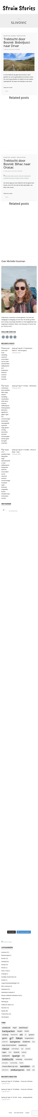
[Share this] (25, 91)
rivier (10, 1052)
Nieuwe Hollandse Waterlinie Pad (10, 995)
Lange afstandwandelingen (9, 983)
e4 (21, 1034)
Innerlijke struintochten (7, 977)
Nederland (4, 989)
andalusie (6, 1027)
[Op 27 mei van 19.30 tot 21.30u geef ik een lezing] (19, 711)
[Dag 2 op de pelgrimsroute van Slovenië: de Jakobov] (19, 670)
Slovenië (3, 1008)
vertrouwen (5, 1062)
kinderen (26, 1042)
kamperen (15, 1041)
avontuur (23, 1027)
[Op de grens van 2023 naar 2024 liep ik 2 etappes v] (19, 752)
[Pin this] (33, 91)
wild (33, 1066)
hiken (19, 1038)
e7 (25, 1034)
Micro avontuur (5, 986)
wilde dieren (5, 1069)
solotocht (6, 1056)
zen (33, 1070)
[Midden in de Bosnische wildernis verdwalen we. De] (19, 793)
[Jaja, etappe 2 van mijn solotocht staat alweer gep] (19, 917)
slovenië (16, 1052)
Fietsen (3, 967)
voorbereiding (13, 1062)
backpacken (8, 1031)
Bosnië (13, 35)
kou (34, 1041)
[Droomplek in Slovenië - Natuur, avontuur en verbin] (19, 546)
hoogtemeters (29, 1038)
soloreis (24, 1052)
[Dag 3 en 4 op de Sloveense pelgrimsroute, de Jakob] (19, 649)
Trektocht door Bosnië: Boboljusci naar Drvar (17, 42)
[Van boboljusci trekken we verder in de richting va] (19, 876)
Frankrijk (3, 974)
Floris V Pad (4, 971)
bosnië (27, 1031)
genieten (31, 1035)
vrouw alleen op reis (10, 1066)
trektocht (7, 1059)
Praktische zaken (6, 1004)
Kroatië (3, 980)
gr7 (11, 1038)
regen (4, 1052)
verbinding (19, 1059)
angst (15, 1028)
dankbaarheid (14, 1034)
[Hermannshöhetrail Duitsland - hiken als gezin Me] (19, 608)
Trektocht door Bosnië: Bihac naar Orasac (17, 163)
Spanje (3, 1011)
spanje (16, 1055)
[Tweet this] (27, 91)
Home (10, 1112)
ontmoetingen (15, 1048)
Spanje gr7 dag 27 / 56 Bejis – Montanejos (24, 386)
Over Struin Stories (18, 1112)
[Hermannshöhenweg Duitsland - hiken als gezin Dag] (19, 567)
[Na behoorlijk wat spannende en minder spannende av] (19, 731)
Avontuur (7, 35)
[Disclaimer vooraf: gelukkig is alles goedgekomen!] (19, 773)
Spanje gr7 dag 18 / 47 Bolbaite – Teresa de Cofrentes (17, 1081)
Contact (27, 1112)
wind (28, 1070)
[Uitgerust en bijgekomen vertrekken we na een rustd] (19, 814)
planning (28, 1048)
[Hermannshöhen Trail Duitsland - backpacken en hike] (19, 587)
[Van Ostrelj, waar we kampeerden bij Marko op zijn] (19, 834)
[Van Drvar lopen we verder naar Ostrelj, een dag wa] (19, 855)
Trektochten (21, 35)
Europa (3, 964)
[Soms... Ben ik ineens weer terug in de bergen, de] (19, 896)
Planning (3, 1001)
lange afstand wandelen (9, 1045)
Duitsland (4, 961)
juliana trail (4, 1041)
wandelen (25, 1066)
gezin (4, 1038)
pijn (22, 1048)
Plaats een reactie (8, 87)
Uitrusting (4, 1017)
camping (5, 1035)
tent (23, 1056)
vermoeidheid (28, 1059)
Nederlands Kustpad (7, 992)
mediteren (23, 1045)
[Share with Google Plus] (30, 91)
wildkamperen (17, 1070)
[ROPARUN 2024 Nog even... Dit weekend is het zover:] (19, 628)
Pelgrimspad (4, 998)
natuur (5, 1048)
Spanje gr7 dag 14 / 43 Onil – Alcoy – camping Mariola (16, 1097)
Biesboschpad (5, 955)
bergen (19, 1031)
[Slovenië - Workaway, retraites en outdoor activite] (19, 525)
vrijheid (21, 1062)
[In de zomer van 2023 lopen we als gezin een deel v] (19, 690)
